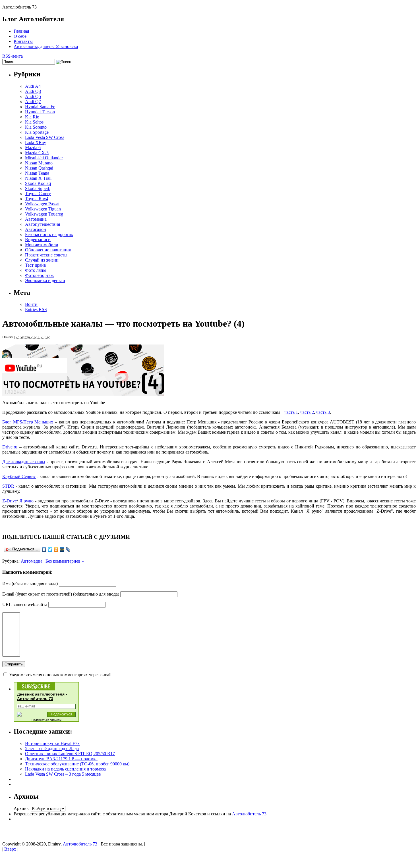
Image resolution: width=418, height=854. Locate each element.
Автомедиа (36, 219)
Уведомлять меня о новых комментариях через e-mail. (61, 674)
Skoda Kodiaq (38, 183)
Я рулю (26, 500)
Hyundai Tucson (40, 111)
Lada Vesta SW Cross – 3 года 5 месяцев (63, 774)
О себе (20, 36)
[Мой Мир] (62, 549)
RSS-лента (12, 56)
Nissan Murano (39, 162)
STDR (8, 486)
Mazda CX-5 (37, 152)
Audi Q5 (33, 96)
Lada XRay (35, 142)
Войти (31, 304)
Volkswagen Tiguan (43, 208)
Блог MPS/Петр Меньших (27, 421)
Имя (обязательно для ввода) (30, 583)
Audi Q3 (33, 91)
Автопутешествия (42, 224)
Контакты (23, 41)
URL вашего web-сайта (24, 604)
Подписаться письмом (46, 719)
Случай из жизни (42, 260)
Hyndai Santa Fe (40, 106)
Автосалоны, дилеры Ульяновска (46, 46)
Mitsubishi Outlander (44, 157)
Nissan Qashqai (39, 168)
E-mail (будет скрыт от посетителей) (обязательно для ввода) (60, 594)
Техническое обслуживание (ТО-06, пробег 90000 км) (77, 763)
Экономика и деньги (45, 280)
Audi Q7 (33, 101)
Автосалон (35, 229)
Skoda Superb (37, 188)
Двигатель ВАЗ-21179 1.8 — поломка (61, 758)
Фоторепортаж (39, 275)
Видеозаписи (38, 239)
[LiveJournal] (68, 549)
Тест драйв (35, 265)
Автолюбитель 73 (249, 813)
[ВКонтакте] (44, 549)
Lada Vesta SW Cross (44, 137)
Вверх (10, 849)
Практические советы (46, 254)
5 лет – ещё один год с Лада (52, 748)
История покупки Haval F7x (52, 743)
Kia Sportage (37, 132)
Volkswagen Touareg (44, 214)
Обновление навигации (48, 249)
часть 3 (323, 412)
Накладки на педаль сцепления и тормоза (65, 769)
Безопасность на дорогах (49, 234)
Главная (21, 31)
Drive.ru (9, 446)
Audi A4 (33, 86)
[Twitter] (50, 549)
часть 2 (307, 412)
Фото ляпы (35, 270)
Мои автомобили (41, 244)
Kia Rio (32, 116)
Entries (36, 309)
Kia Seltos (34, 122)
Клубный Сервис (19, 476)
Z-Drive (9, 500)
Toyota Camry (38, 193)
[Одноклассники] (56, 549)
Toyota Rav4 (36, 198)
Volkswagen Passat (42, 203)
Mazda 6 (33, 147)
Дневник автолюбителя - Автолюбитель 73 (42, 696)
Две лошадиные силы (23, 461)
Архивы (22, 808)
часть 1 (291, 412)
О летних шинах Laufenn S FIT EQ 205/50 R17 (70, 753)
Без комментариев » (64, 561)
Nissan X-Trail (38, 178)
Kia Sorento (36, 127)
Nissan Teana (37, 173)
